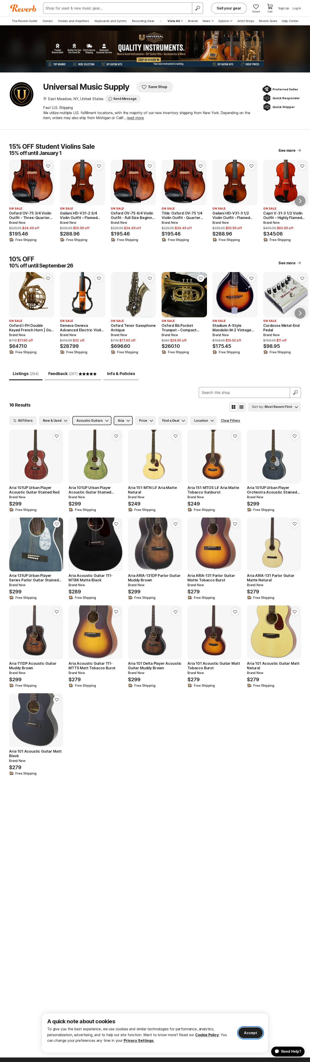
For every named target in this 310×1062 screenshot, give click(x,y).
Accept (250, 1033)
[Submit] (295, 392)
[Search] (197, 8)
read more (135, 118)
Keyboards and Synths (111, 21)
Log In (297, 8)
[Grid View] (233, 407)
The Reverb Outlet (24, 21)
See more (286, 150)
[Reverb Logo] (23, 8)
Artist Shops (245, 21)
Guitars (48, 21)
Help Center (290, 21)
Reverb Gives (268, 21)
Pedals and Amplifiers (73, 21)
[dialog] (155, 1033)
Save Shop (157, 86)
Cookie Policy (207, 1035)
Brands (193, 21)
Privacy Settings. (139, 1040)
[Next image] (200, 294)
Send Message (124, 99)
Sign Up (283, 8)
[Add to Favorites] (48, 166)
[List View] (241, 407)
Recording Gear (143, 21)
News (206, 21)
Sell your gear (229, 8)
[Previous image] (168, 294)
